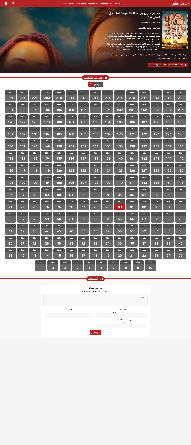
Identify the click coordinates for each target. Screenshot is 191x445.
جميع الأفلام (81, 3)
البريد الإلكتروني (121, 309)
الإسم (69, 309)
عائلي (135, 54)
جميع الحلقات (93, 3)
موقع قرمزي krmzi (163, 58)
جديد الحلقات (183, 54)
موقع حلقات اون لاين (179, 58)
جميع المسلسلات (106, 3)
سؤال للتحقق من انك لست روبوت (121, 320)
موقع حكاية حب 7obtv (115, 54)
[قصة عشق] (180, 3)
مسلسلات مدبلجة (68, 3)
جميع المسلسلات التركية (153, 54)
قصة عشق (118, 3)
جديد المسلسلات (170, 54)
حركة (141, 54)
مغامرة (128, 54)
